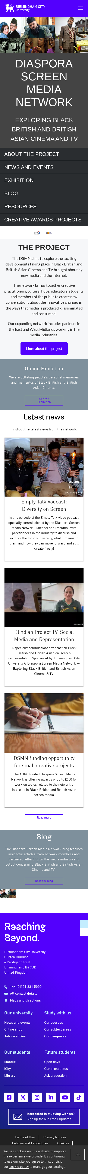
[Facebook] (9, 1097)
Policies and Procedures (30, 1143)
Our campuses (55, 1036)
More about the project (44, 349)
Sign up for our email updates (51, 1116)
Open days (52, 1062)
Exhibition (19, 180)
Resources (20, 206)
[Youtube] (65, 1097)
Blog (11, 193)
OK (77, 1154)
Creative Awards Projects (43, 220)
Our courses (53, 1023)
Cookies (63, 1143)
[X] (23, 1097)
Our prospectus (56, 1069)
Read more (44, 817)
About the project (31, 154)
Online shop (13, 1029)
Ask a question (55, 1076)
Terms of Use (25, 1137)
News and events (29, 167)
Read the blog (44, 881)
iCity (7, 1069)
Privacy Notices (54, 1137)
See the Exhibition (44, 401)
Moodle (10, 1062)
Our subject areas (57, 1029)
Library (9, 1076)
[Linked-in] (51, 1097)
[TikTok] (79, 1097)
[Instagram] (37, 1097)
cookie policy (19, 1167)
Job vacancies (15, 1036)
